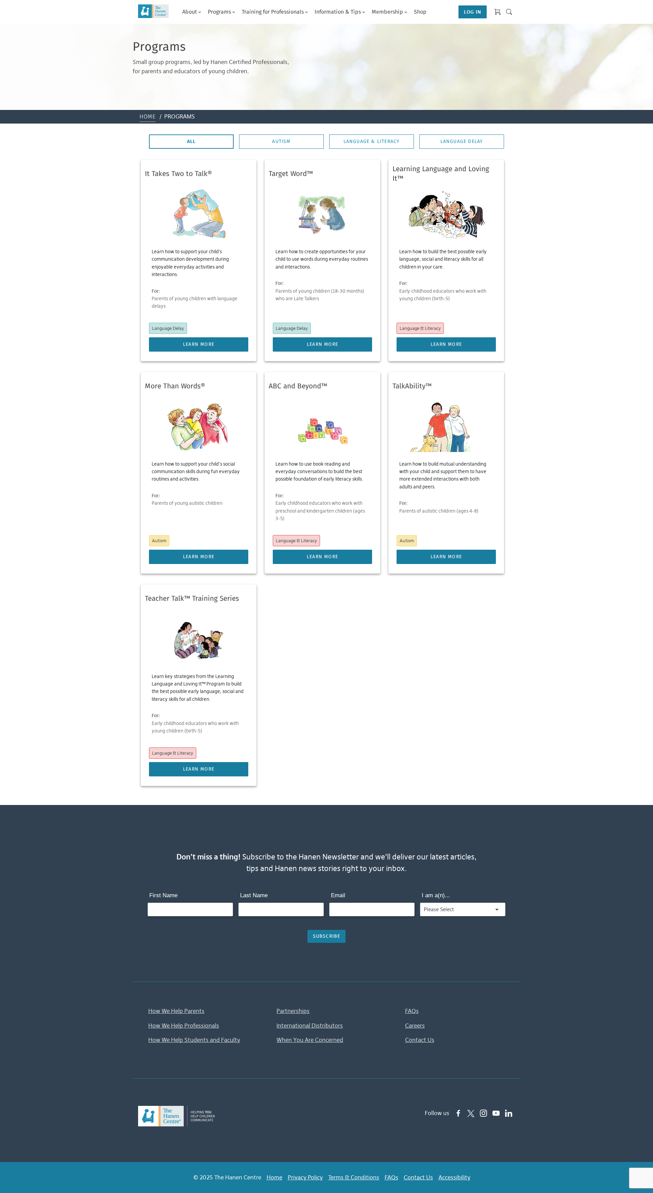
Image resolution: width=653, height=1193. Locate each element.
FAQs (412, 1011)
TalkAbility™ (412, 386)
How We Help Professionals (183, 1025)
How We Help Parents (176, 1011)
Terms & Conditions (353, 1177)
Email (338, 895)
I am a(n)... (436, 895)
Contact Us (419, 1040)
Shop (420, 12)
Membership (387, 12)
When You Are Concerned (310, 1040)
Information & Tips (338, 12)
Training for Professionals (273, 12)
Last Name (254, 895)
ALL (191, 141)
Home (147, 117)
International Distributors (310, 1025)
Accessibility (454, 1177)
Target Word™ (291, 174)
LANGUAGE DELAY (461, 141)
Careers (415, 1025)
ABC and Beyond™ (298, 386)
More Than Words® (175, 386)
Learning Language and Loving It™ (440, 173)
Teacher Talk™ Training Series (192, 598)
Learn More (198, 344)
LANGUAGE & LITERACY (372, 141)
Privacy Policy (305, 1177)
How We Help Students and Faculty (194, 1040)
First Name (163, 895)
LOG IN (472, 12)
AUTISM (281, 141)
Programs (219, 12)
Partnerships (293, 1011)
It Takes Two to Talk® (178, 174)
